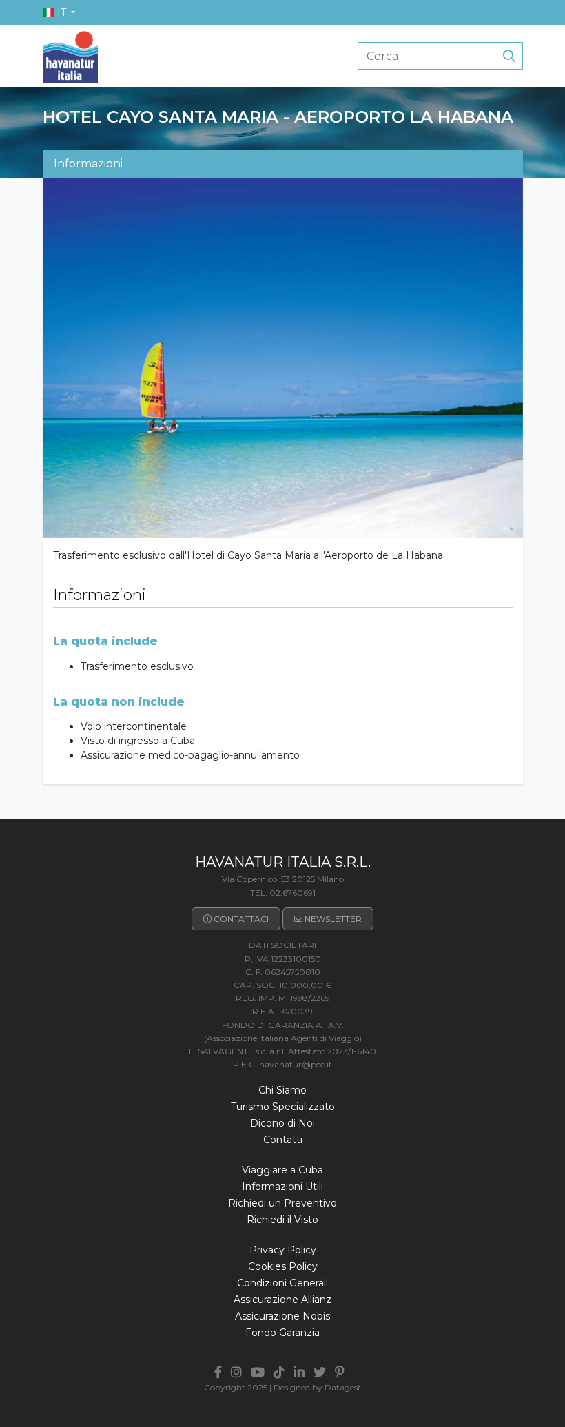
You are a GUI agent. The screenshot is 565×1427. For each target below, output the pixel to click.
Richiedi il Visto (282, 1219)
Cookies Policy (283, 1266)
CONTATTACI (241, 919)
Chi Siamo (282, 1090)
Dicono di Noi (282, 1123)
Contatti (282, 1139)
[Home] (70, 54)
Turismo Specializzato (283, 1106)
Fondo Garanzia (282, 1332)
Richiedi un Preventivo (282, 1203)
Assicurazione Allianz (282, 1299)
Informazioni (88, 163)
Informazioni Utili (282, 1186)
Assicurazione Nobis (282, 1316)
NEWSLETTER (333, 919)
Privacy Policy (282, 1250)
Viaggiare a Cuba (282, 1170)
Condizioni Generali (282, 1283)
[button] (59, 12)
